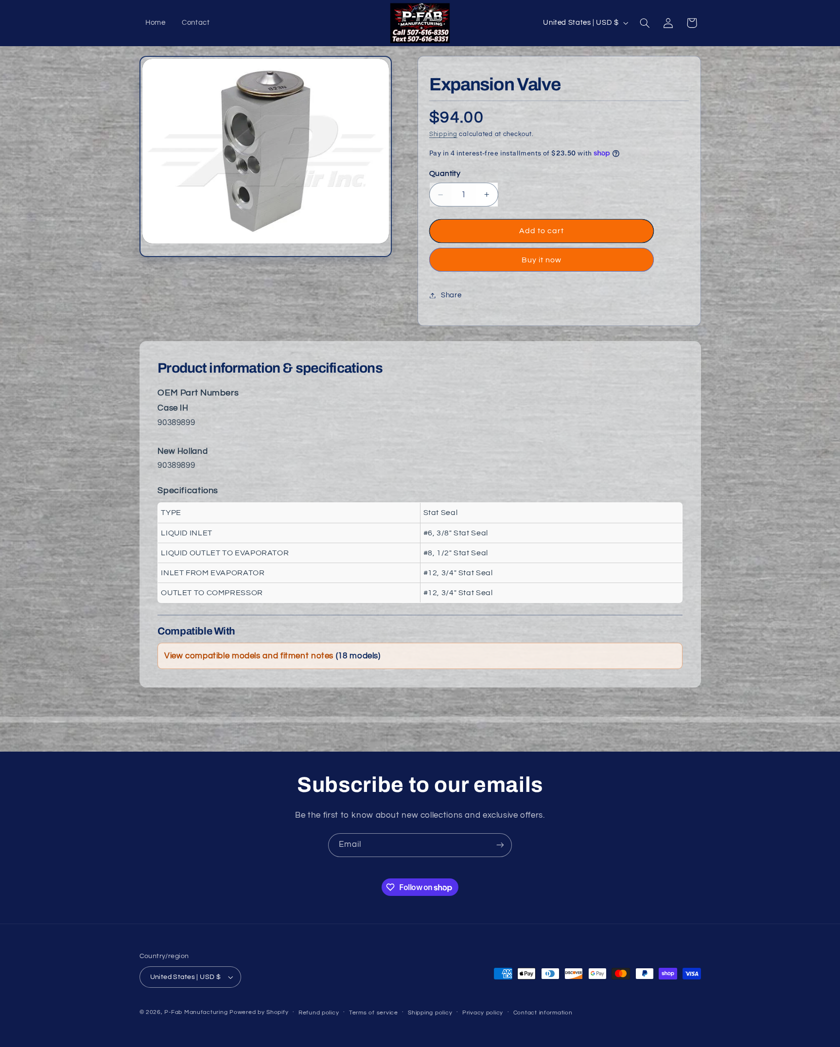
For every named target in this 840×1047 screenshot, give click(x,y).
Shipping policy (430, 1012)
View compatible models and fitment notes (272, 656)
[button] (644, 23)
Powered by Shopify (258, 1012)
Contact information (543, 1012)
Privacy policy (482, 1012)
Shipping (443, 134)
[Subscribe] (500, 845)
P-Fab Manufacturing (196, 1012)
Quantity (444, 173)
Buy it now (542, 260)
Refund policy (318, 1012)
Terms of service (373, 1012)
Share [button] (451, 295)
